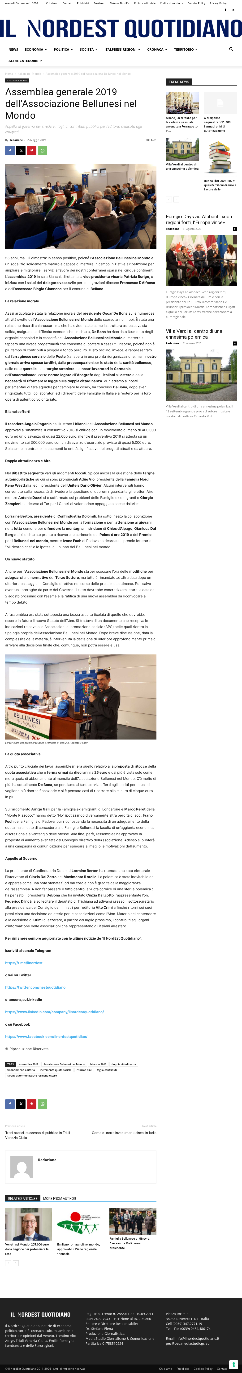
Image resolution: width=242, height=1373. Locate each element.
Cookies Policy (196, 3)
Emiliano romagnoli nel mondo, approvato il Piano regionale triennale (78, 1249)
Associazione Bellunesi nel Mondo (64, 1064)
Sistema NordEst (120, 3)
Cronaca (155, 49)
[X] (233, 10)
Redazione (16, 140)
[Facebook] (225, 10)
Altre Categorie (23, 60)
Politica (61, 49)
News (13, 49)
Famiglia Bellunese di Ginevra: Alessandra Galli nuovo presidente (129, 1243)
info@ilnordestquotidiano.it (197, 1338)
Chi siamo (52, 3)
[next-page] (16, 1263)
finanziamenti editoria (21, 1070)
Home (9, 74)
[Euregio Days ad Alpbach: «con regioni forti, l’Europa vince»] (201, 260)
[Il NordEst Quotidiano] (121, 29)
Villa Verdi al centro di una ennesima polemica (194, 334)
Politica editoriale (145, 3)
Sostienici (99, 3)
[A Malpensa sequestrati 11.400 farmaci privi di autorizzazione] (220, 103)
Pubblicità (83, 3)
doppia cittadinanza (124, 1064)
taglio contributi (107, 1070)
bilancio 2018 (98, 1064)
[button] (231, 50)
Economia (34, 49)
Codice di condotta (171, 3)
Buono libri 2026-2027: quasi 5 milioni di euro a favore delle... (220, 185)
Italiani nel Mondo (29, 74)
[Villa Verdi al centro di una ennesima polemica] (182, 149)
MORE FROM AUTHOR (59, 1198)
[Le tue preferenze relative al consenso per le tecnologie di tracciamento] (233, 1364)
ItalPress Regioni (120, 49)
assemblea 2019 (28, 1064)
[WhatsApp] (42, 150)
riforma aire (84, 1070)
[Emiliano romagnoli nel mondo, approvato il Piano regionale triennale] (80, 1224)
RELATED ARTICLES (23, 1198)
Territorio (184, 49)
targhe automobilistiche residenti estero (32, 1075)
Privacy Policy (218, 3)
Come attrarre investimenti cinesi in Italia (124, 1133)
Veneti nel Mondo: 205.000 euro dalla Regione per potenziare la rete (27, 1249)
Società (87, 49)
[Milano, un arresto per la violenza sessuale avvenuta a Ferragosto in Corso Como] (182, 103)
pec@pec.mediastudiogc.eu (188, 1343)
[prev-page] (8, 1263)
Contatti (68, 3)
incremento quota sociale (55, 1070)
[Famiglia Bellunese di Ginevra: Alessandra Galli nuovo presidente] (132, 1221)
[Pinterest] (31, 150)
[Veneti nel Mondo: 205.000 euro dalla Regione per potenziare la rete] (28, 1224)
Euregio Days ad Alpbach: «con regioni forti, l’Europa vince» (199, 219)
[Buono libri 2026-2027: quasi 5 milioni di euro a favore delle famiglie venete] (220, 157)
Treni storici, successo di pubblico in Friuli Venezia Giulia (37, 1135)
